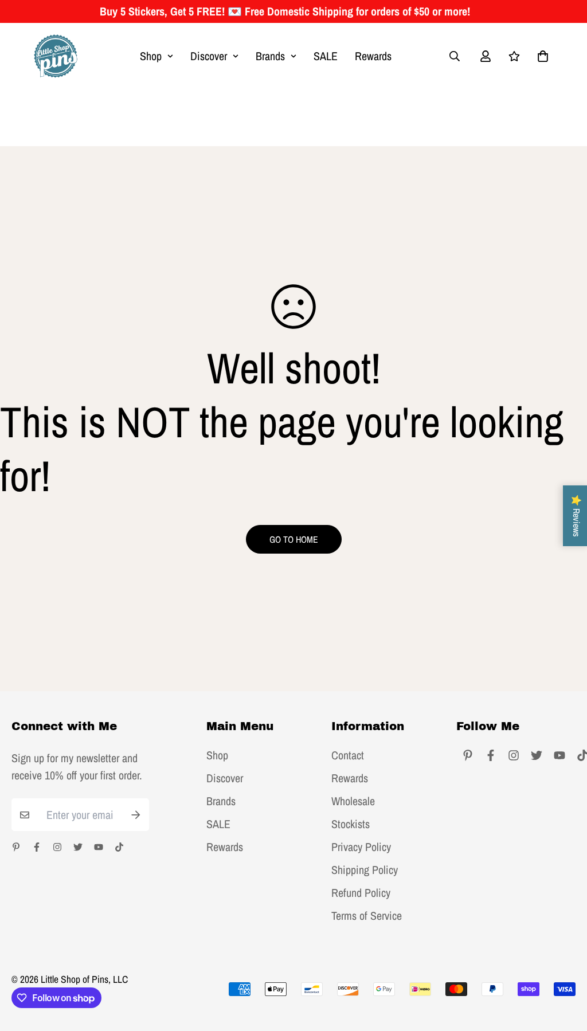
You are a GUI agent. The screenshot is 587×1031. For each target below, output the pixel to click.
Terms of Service (366, 916)
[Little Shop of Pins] (55, 56)
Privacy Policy (361, 847)
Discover (208, 56)
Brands (270, 56)
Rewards (373, 56)
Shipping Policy (364, 870)
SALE (326, 56)
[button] (540, 56)
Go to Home (293, 539)
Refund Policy (360, 893)
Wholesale (353, 801)
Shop (151, 56)
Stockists (350, 824)
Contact (347, 755)
